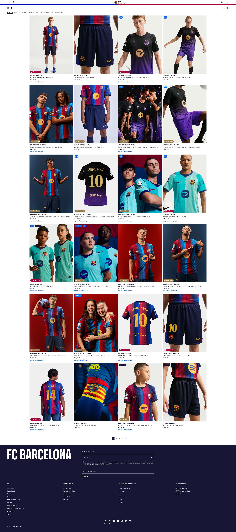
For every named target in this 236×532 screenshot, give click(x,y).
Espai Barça (122, 497)
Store (105, 523)
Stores (9, 514)
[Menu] (9, 2)
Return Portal (11, 491)
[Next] (126, 438)
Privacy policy (67, 488)
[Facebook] (113, 520)
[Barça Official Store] (120, 2)
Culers (121, 502)
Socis (120, 494)
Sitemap (65, 499)
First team (122, 491)
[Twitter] (126, 520)
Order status (10, 488)
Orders (9, 497)
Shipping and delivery (13, 499)
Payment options (12, 505)
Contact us (10, 511)
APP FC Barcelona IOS (181, 488)
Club (120, 499)
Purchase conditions (69, 491)
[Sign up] (151, 457)
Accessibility (66, 497)
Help (8, 494)
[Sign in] (222, 2)
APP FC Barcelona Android (183, 491)
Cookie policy (67, 494)
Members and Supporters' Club (15, 508)
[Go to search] (14, 2)
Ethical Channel (180, 494)
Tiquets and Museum (125, 488)
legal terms (116, 461)
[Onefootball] (130, 520)
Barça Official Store (17, 526)
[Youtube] (118, 520)
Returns (9, 502)
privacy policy (124, 461)
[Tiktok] (122, 520)
